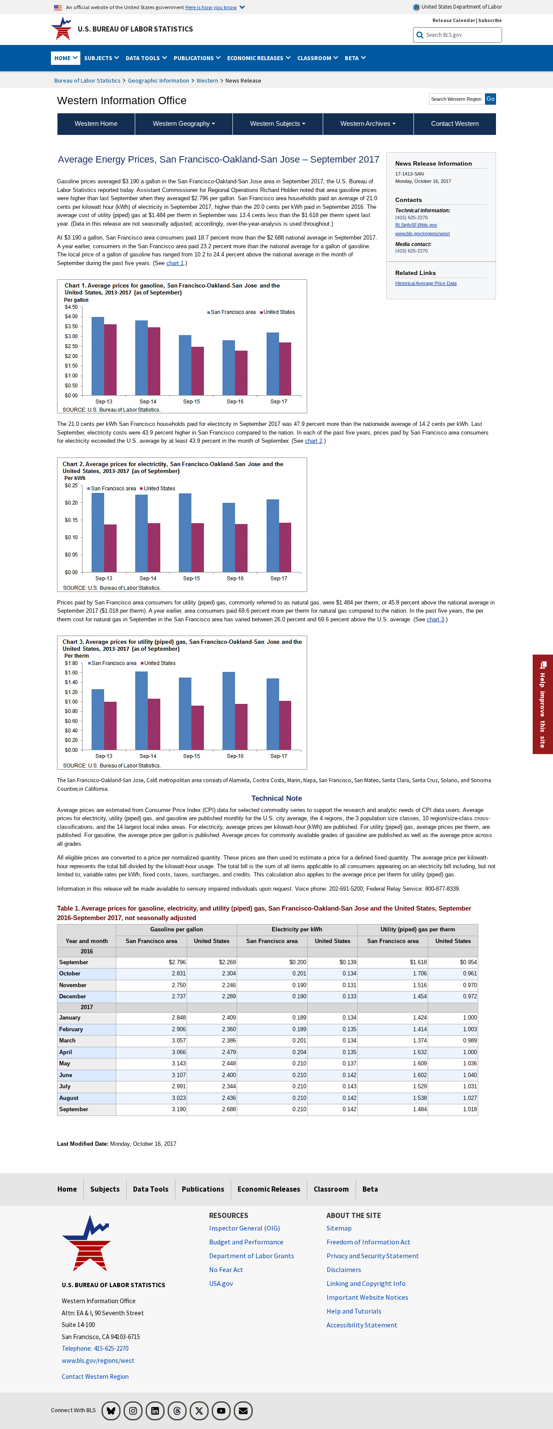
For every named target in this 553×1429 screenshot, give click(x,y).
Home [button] (63, 58)
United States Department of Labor (461, 6)
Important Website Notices (367, 1297)
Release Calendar (453, 20)
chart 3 (435, 619)
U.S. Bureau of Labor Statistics (135, 29)
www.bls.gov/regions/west (422, 233)
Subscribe (490, 20)
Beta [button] (352, 58)
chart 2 (313, 441)
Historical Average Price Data (426, 283)
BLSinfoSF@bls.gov (416, 224)
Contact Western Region (95, 1376)
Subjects (105, 1189)
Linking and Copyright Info (366, 1283)
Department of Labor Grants (251, 1255)
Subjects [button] (99, 58)
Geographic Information (158, 80)
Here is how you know (211, 6)
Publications (203, 1189)
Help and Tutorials (354, 1311)
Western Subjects (275, 123)
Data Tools (150, 1189)
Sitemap (339, 1228)
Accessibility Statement (362, 1324)
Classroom (331, 1189)
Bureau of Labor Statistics (87, 80)
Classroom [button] (315, 58)
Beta (370, 1189)
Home (67, 1189)
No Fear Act (226, 1269)
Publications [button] (194, 58)
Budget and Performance (246, 1241)
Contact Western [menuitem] (455, 123)
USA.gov (221, 1283)
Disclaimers (344, 1269)
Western (207, 80)
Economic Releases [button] (256, 58)
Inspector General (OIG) (244, 1228)
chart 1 (175, 263)
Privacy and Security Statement (373, 1255)
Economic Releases (269, 1189)
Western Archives (365, 123)
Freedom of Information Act (368, 1241)
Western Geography (181, 123)
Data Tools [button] (143, 58)
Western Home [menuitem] (96, 123)
